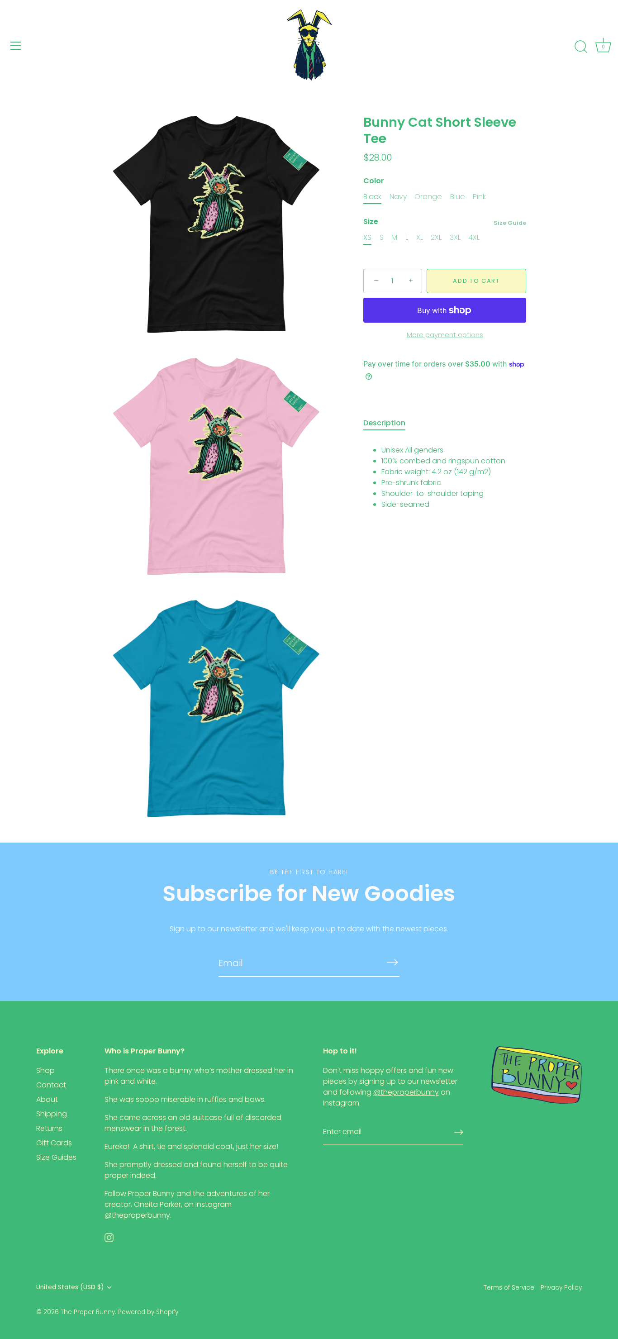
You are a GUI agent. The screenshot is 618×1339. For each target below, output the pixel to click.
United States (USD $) (70, 1287)
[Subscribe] (392, 962)
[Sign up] (458, 1132)
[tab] (388, 423)
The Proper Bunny (88, 1312)
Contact (51, 1085)
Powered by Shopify (148, 1312)
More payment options (445, 334)
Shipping (51, 1114)
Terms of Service (509, 1287)
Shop (45, 1070)
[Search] (581, 47)
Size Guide (510, 223)
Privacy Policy (561, 1287)
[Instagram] (109, 1237)
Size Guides (56, 1157)
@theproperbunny (137, 1215)
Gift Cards (54, 1143)
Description (384, 423)
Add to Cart (476, 280)
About (47, 1099)
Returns (49, 1128)
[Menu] (16, 46)
